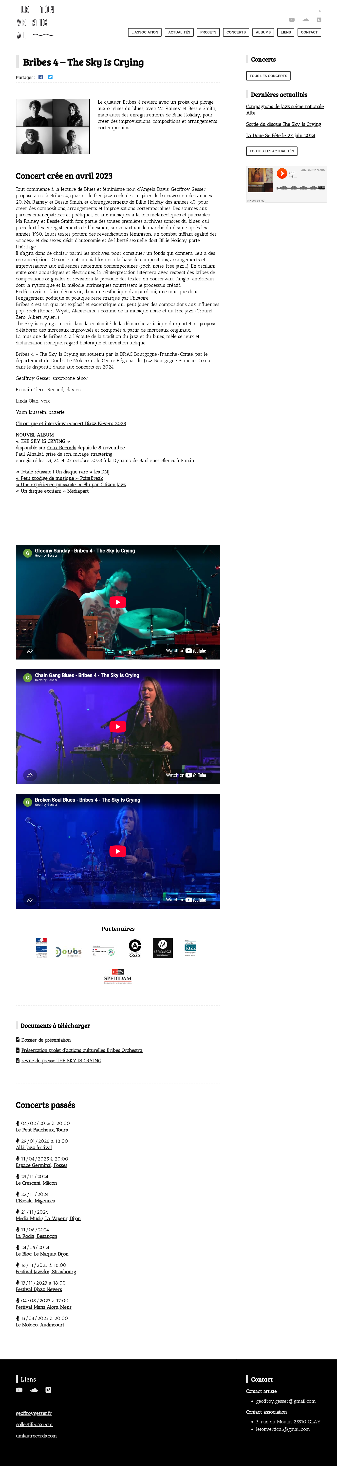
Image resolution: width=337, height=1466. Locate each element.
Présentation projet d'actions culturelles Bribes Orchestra (82, 1050)
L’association (144, 32)
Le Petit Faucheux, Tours (42, 1130)
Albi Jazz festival (34, 1147)
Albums (263, 32)
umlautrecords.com (36, 1436)
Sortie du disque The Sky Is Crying (283, 124)
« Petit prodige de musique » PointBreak (59, 478)
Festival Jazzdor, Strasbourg (46, 1271)
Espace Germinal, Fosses (41, 1165)
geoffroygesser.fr (34, 1413)
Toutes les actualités (272, 151)
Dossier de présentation (46, 1040)
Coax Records (61, 448)
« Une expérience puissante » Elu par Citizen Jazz (71, 484)
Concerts (236, 32)
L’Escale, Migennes (35, 1201)
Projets (208, 32)
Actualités (179, 32)
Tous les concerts (268, 76)
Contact (309, 32)
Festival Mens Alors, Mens (44, 1307)
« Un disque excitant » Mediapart (52, 491)
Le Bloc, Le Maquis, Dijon (42, 1254)
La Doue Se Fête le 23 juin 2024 (280, 135)
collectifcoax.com (34, 1424)
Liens (286, 32)
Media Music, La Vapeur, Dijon (48, 1218)
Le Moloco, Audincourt (40, 1325)
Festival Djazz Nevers (39, 1289)
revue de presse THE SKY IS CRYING (61, 1060)
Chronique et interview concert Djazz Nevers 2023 (71, 423)
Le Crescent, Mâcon (36, 1183)
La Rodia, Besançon (36, 1236)
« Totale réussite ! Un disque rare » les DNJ (63, 472)
